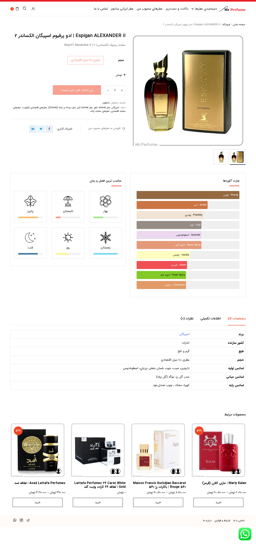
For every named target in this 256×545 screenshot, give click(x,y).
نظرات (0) (187, 318)
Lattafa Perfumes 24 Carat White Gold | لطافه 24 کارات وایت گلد (100, 485)
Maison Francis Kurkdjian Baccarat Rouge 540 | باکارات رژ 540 (159, 485)
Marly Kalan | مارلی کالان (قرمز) (224, 483)
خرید (218, 502)
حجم (121, 60)
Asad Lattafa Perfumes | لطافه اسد (39, 483)
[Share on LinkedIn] (33, 129)
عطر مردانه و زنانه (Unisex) (62, 107)
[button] (107, 128)
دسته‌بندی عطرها (206, 8)
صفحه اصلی (239, 24)
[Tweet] (41, 129)
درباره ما (207, 520)
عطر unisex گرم (85, 107)
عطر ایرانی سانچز (122, 8)
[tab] (237, 318)
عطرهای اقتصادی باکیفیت (34, 107)
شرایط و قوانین (222, 520)
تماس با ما (101, 8)
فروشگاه (226, 24)
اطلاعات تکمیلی (210, 318)
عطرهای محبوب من (150, 8)
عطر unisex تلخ (102, 107)
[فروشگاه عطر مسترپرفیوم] (232, 8)
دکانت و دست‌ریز (177, 8)
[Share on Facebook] (49, 129)
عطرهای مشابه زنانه (100, 111)
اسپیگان (115, 107)
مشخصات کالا (237, 318)
